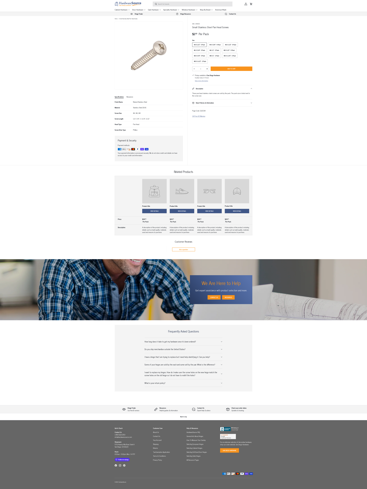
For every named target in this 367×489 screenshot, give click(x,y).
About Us (156, 432)
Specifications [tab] (119, 96)
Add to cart (231, 68)
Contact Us (214, 297)
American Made (220, 10)
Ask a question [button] (183, 249)
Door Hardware (137, 10)
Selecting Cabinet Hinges (194, 448)
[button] (251, 4)
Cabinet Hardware (121, 10)
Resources (228, 297)
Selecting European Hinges (195, 444)
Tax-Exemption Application (161, 452)
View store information (201, 81)
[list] (149, 56)
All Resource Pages (193, 460)
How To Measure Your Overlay (196, 440)
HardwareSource (122, 482)
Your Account (157, 440)
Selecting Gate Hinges (194, 456)
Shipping (155, 444)
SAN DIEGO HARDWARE (229, 450)
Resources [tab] (130, 96)
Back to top (183, 416)
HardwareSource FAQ (193, 432)
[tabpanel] (149, 116)
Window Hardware (188, 10)
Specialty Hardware (170, 10)
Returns (155, 448)
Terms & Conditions (159, 456)
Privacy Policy (157, 460)
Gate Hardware (153, 10)
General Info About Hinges (195, 436)
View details (154, 211)
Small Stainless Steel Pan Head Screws (128, 18)
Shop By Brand (205, 10)
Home (116, 18)
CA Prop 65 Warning (198, 116)
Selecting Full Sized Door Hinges (197, 452)
